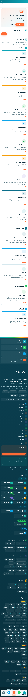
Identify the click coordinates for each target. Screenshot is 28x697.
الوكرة (12, 661)
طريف (7, 641)
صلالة (18, 680)
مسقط (23, 680)
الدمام (18, 619)
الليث (8, 613)
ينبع (18, 613)
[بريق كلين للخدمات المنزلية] (25, 4)
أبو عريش (17, 635)
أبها (9, 626)
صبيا (18, 632)
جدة (24, 610)
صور (24, 683)
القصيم (12, 604)
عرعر (6, 638)
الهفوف (5, 622)
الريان (18, 661)
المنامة (23, 670)
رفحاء (12, 641)
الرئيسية (11, 24)
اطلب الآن (14, 453)
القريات (18, 641)
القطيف (17, 622)
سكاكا (24, 641)
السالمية (9, 651)
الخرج (18, 604)
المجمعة (12, 607)
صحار (13, 680)
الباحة (24, 632)
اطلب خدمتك (20, 24)
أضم (6, 616)
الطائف (23, 613)
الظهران (7, 619)
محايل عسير (9, 635)
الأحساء (11, 622)
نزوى (7, 680)
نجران (10, 629)
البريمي (18, 683)
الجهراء (3, 648)
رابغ (13, 613)
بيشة (4, 629)
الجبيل (24, 622)
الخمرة (11, 616)
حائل (11, 638)
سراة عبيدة (23, 638)
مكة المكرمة (17, 610)
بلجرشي (6, 632)
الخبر (13, 619)
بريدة (6, 604)
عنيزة (24, 607)
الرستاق (12, 683)
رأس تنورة (15, 626)
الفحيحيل (23, 654)
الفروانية (9, 648)
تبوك (16, 638)
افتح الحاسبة (14, 463)
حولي (16, 648)
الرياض (23, 604)
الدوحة (23, 661)
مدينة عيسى (5, 670)
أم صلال (6, 661)
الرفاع (12, 670)
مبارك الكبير (16, 651)
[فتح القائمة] (2, 4)
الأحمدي (23, 651)
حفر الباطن (23, 626)
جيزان (15, 629)
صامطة (13, 632)
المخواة (23, 635)
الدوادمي (5, 607)
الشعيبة (17, 616)
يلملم (24, 619)
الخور (24, 664)
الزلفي (18, 607)
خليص (3, 613)
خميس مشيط (22, 629)
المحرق (17, 670)
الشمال (18, 664)
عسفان (23, 616)
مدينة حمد (23, 674)
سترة (17, 674)
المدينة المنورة (9, 610)
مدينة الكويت (22, 648)
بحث (3, 33)
